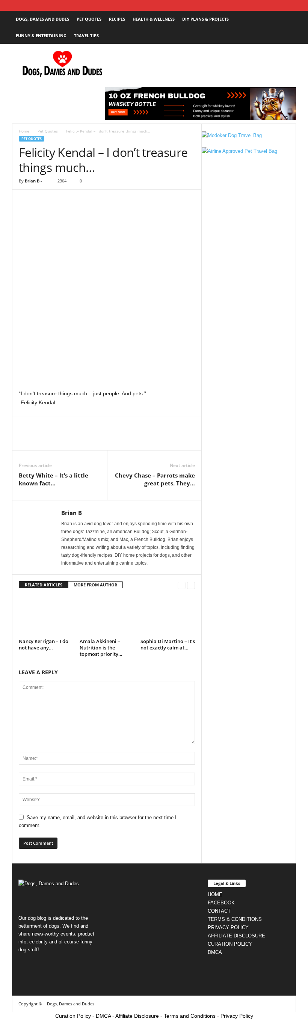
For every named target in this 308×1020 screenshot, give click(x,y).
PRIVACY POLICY (228, 927)
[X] (63, 5)
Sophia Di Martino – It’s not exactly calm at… (167, 644)
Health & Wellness (154, 19)
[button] (284, 27)
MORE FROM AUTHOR (95, 585)
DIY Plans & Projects (205, 19)
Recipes (117, 19)
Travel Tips (86, 35)
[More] (96, 438)
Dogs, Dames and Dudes (42, 19)
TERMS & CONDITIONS (235, 919)
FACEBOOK (221, 902)
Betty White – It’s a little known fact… (53, 479)
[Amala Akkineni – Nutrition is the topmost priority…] (107, 615)
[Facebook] (16, 5)
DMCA (215, 952)
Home (24, 131)
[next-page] (191, 585)
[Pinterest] (28, 5)
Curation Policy (73, 1016)
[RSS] (39, 5)
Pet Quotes (89, 19)
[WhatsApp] (78, 438)
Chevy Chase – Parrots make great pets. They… (155, 479)
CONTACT (219, 911)
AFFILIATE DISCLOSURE (236, 936)
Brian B (32, 181)
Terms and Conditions (190, 1016)
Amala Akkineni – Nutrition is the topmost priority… (101, 647)
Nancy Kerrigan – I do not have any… (43, 644)
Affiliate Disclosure (137, 1016)
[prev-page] (182, 585)
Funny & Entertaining (41, 35)
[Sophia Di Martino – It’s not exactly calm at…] (167, 615)
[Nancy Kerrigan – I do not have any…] (46, 615)
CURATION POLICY (230, 944)
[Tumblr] (51, 5)
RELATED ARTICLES (43, 585)
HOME (215, 894)
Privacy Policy (236, 1016)
